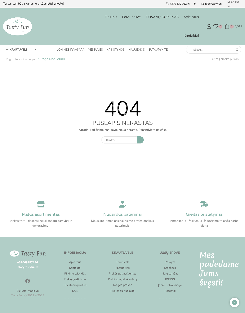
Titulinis (111, 17)
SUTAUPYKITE (158, 49)
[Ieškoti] (140, 139)
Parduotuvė (131, 17)
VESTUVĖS (95, 49)
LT (228, 2)
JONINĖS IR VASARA (70, 49)
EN (232, 2)
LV (229, 5)
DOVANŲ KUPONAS (162, 17)
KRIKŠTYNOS (116, 49)
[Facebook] (27, 281)
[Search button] (237, 49)
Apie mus (191, 17)
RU (237, 2)
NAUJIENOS (136, 49)
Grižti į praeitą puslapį (225, 59)
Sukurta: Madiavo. (27, 291)
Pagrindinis (13, 59)
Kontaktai (191, 36)
